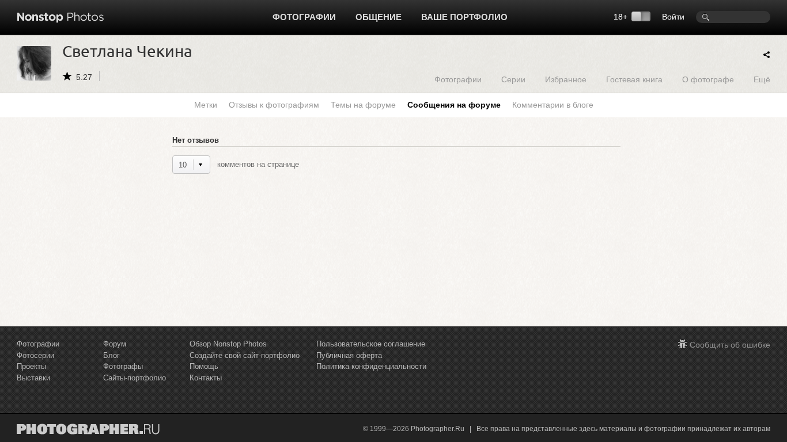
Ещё (762, 79)
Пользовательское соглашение (370, 344)
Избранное (566, 79)
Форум (114, 344)
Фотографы (123, 366)
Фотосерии (35, 355)
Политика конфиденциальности (371, 366)
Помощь (204, 366)
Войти (673, 16)
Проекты (31, 366)
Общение (378, 17)
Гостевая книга (634, 79)
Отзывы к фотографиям (274, 104)
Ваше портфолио (464, 17)
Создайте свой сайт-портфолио (245, 355)
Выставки (33, 378)
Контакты (206, 378)
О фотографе (708, 79)
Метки (205, 104)
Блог (111, 355)
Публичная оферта (349, 355)
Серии (513, 79)
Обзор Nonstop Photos (228, 344)
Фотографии (304, 17)
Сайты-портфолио (134, 378)
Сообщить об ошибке (730, 344)
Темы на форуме (363, 104)
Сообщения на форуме (454, 104)
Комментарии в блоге (552, 104)
